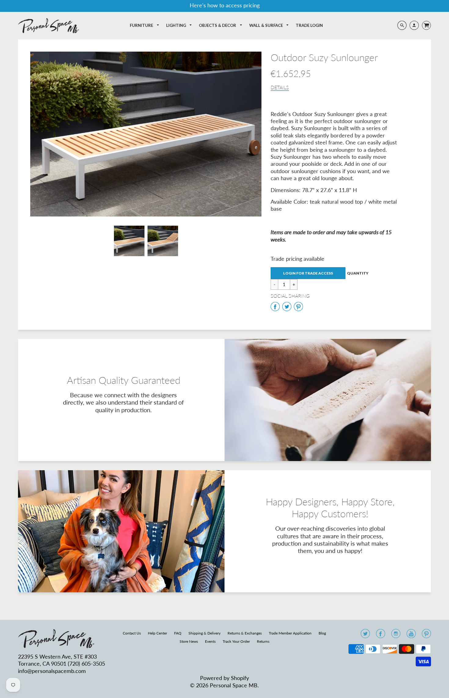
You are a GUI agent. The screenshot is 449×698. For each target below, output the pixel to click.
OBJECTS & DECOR (218, 25)
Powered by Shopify (224, 677)
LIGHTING (176, 25)
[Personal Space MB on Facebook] (380, 635)
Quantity (357, 273)
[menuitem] (144, 25)
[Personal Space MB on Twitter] (365, 635)
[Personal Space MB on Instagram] (395, 635)
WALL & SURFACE (266, 25)
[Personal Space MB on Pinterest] (426, 635)
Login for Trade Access (308, 273)
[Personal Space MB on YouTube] (411, 635)
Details (280, 87)
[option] (145, 134)
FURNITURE (142, 25)
